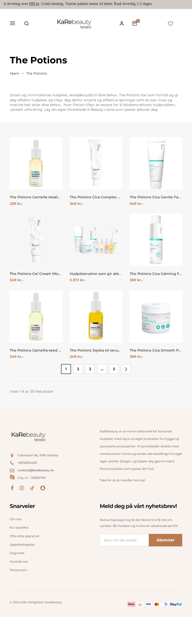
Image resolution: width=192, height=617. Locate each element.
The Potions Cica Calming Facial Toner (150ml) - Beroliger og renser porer (156, 274)
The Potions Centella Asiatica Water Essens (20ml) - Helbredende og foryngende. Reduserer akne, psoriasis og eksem (36, 197)
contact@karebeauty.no (36, 470)
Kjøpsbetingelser (22, 544)
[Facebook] (12, 488)
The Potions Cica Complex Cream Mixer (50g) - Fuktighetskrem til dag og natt (96, 197)
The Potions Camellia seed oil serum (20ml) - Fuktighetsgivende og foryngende (36, 350)
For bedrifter (19, 527)
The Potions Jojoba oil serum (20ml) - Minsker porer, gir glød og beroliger (96, 350)
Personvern (18, 570)
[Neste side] (126, 369)
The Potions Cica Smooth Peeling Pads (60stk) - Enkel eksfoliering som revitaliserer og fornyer (156, 350)
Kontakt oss (19, 561)
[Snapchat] (42, 488)
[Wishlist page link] (170, 23)
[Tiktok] (32, 488)
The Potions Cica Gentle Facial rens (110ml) (156, 197)
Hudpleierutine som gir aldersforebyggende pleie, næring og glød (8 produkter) (96, 274)
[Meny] (12, 23)
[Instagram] (21, 488)
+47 (20, 463)
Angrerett (17, 553)
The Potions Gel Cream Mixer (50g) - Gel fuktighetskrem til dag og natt (36, 274)
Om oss (15, 519)
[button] (26, 23)
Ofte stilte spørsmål (24, 536)
